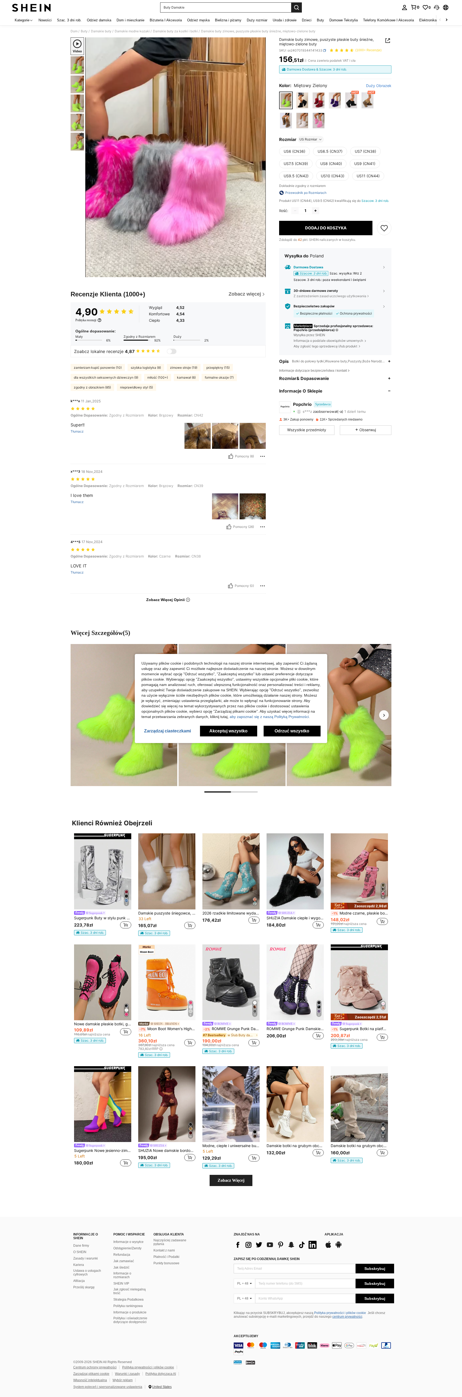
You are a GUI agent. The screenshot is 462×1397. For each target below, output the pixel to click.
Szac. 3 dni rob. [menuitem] (69, 20)
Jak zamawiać (123, 1261)
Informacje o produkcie (130, 1312)
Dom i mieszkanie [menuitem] (130, 20)
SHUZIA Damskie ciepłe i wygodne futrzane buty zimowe (295, 918)
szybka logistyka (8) (146, 368)
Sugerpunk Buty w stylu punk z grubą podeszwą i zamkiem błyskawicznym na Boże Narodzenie (102, 918)
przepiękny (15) (218, 368)
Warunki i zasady (127, 1374)
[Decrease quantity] (295, 210)
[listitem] (102, 884)
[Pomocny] (231, 456)
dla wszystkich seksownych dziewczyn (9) (106, 377)
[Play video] (175, 157)
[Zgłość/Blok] (262, 456)
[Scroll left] (440, 20)
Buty (84, 31)
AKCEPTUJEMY (246, 1336)
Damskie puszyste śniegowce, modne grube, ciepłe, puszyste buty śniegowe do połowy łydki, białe (166, 913)
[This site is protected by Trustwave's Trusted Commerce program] (238, 1362)
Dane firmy (81, 1245)
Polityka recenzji (85, 320)
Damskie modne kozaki (132, 31)
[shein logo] (31, 7)
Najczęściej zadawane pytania (169, 1242)
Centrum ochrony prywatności (95, 1367)
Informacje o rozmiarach (122, 1275)
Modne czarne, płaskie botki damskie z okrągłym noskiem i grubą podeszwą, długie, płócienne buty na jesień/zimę (360, 913)
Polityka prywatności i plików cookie (340, 1313)
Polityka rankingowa (128, 1306)
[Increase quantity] (315, 210)
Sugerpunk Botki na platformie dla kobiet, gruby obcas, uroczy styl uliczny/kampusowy (360, 1029)
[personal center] (404, 7)
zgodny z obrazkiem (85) (92, 387)
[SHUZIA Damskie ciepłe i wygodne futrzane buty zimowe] (295, 871)
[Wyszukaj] (296, 7)
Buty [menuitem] (320, 20)
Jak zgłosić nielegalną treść (129, 1291)
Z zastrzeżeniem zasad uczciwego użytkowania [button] (330, 296)
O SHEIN (79, 1252)
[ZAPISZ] (384, 228)
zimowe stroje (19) (183, 368)
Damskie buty (101, 31)
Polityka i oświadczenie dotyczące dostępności (130, 1320)
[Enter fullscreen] (260, 273)
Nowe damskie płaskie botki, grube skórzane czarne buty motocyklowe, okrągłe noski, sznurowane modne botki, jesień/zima (102, 1024)
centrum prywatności (347, 1316)
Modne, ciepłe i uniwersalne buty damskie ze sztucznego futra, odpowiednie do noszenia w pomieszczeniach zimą (231, 1146)
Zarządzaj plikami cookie (91, 1374)
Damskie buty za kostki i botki (175, 31)
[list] (276, 1245)
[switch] (171, 351)
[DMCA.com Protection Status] (250, 1362)
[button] (436, 7)
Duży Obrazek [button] (378, 86)
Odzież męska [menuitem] (198, 20)
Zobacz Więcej (231, 1180)
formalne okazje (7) (219, 377)
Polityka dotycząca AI (160, 1374)
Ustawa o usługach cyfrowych (87, 1272)
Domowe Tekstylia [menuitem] (343, 20)
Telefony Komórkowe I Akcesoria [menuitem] (388, 20)
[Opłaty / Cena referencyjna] (305, 60)
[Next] (384, 715)
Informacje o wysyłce (128, 1242)
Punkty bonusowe (166, 1263)
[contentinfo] (314, 1348)
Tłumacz (77, 431)
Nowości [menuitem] (45, 20)
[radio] (286, 100)
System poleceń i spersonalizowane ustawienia (107, 1387)
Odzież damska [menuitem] (99, 20)
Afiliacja (79, 1281)
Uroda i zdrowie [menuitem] (285, 20)
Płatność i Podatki (166, 1257)
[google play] (338, 1247)
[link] (414, 7)
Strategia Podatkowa (128, 1299)
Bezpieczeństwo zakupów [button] (314, 306)
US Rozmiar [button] (308, 139)
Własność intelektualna (90, 1380)
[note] (90, 932)
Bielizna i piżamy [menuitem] (228, 20)
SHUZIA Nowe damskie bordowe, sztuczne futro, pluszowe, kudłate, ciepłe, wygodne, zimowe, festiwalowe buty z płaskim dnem (166, 1150)
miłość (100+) (157, 377)
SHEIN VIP (121, 1283)
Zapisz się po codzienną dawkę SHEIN (267, 1259)
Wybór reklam (123, 1380)
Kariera (78, 1265)
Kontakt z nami (164, 1250)
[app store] (328, 1247)
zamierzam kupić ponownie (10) (98, 368)
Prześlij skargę (84, 1287)
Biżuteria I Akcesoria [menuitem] (166, 20)
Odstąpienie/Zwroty (127, 1248)
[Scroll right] (446, 20)
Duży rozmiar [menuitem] (257, 20)
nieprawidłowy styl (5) (136, 387)
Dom (74, 31)
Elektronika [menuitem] (428, 20)
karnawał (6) (186, 377)
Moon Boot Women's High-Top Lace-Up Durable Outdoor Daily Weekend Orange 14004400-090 (167, 1029)
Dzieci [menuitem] (306, 20)
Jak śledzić (121, 1267)
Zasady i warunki (85, 1258)
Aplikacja (334, 1234)
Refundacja (121, 1255)
